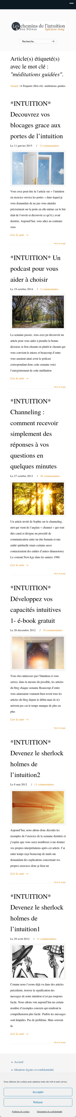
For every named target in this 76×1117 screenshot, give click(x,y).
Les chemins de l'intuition (38, 24)
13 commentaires (49, 145)
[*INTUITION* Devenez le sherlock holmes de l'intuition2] (38, 807)
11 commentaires (44, 784)
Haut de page (60, 243)
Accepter (38, 1092)
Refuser (38, 1102)
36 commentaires (50, 476)
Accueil (14, 86)
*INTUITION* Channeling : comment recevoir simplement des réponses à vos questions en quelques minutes (34, 433)
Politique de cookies (21, 1111)
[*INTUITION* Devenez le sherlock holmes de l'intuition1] (38, 961)
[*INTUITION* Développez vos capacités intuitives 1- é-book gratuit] (38, 653)
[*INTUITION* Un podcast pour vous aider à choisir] (38, 312)
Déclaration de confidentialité (49, 1111)
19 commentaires (53, 630)
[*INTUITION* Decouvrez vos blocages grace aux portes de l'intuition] (38, 168)
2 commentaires (49, 289)
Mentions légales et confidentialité (34, 1070)
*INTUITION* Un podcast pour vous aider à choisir (35, 268)
